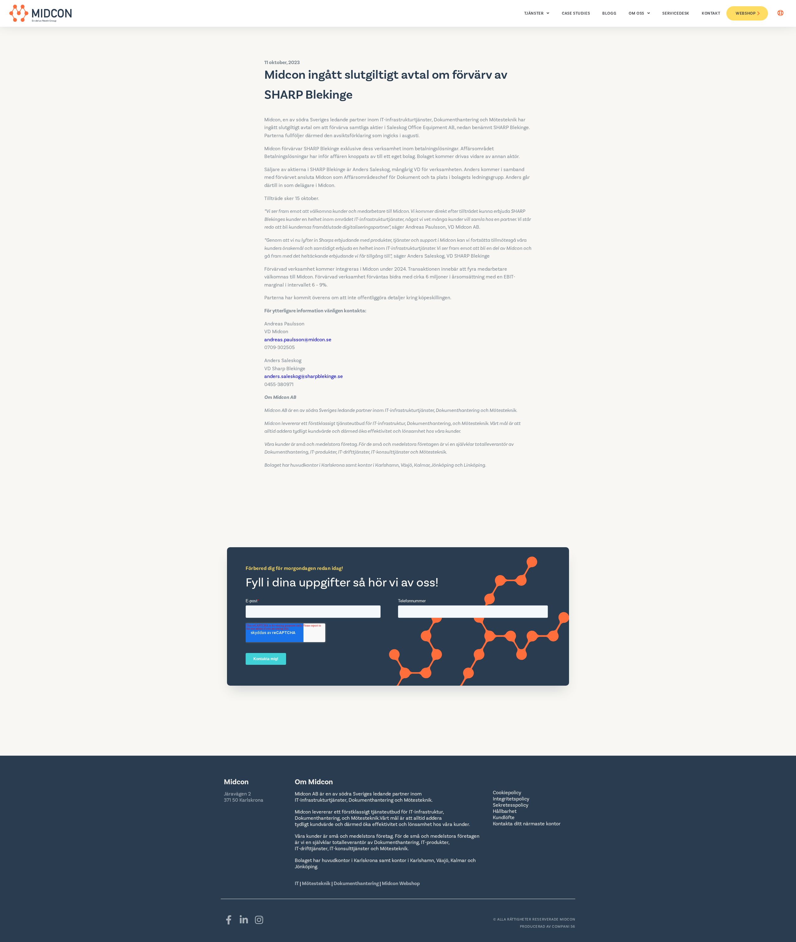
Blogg (609, 13)
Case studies (576, 13)
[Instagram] (259, 920)
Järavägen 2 (237, 794)
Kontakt (711, 13)
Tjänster (534, 13)
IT (297, 883)
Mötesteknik (316, 883)
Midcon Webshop (401, 883)
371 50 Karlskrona (243, 800)
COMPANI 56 (563, 926)
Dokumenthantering (356, 883)
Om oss (636, 13)
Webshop (746, 13)
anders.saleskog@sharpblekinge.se (303, 376)
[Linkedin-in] (243, 920)
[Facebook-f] (228, 920)
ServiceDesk (675, 13)
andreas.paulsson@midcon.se (297, 340)
